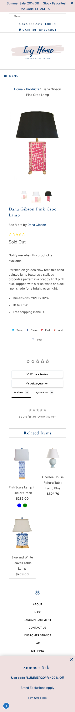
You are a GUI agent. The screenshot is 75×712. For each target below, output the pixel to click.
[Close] (71, 659)
